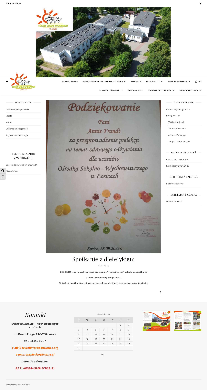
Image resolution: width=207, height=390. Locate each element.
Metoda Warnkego (177, 135)
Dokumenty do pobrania (17, 109)
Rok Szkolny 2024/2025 (177, 165)
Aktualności (70, 82)
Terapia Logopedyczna (179, 141)
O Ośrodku (153, 82)
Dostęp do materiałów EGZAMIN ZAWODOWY (21, 168)
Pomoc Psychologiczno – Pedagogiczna (178, 112)
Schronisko (135, 90)
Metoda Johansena (177, 128)
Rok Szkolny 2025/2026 (177, 159)
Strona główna (13, 3)
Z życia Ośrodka (109, 90)
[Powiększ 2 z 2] (197, 314)
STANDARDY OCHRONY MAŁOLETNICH (104, 82)
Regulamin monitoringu (17, 135)
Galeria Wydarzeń (159, 90)
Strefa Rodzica (177, 82)
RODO (9, 122)
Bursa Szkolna (189, 90)
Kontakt (136, 82)
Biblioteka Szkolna (174, 183)
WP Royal (26, 384)
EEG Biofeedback (176, 122)
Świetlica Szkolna (174, 201)
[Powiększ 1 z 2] (166, 314)
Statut (9, 115)
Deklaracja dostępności (17, 128)
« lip (102, 354)
